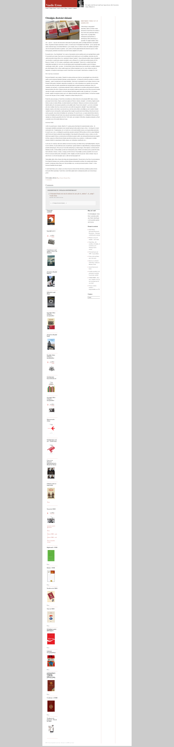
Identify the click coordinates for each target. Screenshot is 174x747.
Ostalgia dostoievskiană (59, 18)
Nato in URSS (50, 609)
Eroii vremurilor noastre (51, 541)
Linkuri (75, 8)
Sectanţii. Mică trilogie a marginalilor (51, 398)
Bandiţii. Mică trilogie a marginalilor (51, 356)
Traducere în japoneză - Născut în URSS (52, 719)
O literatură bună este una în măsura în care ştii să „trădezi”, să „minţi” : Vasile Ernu (72, 195)
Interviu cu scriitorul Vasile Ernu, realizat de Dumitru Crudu (94, 262)
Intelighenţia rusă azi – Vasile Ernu (52, 440)
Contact (70, 8)
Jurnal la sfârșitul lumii (52, 335)
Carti (58, 8)
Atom (72, 742)
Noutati (65, 178)
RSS (68, 742)
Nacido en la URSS (52, 588)
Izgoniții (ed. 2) (51, 231)
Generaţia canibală (50, 211)
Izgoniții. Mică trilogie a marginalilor (51, 314)
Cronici (61, 178)
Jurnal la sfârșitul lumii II (52, 272)
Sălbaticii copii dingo (51, 293)
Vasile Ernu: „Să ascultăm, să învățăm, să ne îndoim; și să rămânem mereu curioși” (94, 245)
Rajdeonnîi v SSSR (52, 547)
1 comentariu (49, 179)
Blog (66, 8)
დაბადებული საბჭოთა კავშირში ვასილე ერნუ (51, 675)
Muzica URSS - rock (52, 537)
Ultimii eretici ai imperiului (51, 484)
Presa (62, 8)
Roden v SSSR (51, 568)
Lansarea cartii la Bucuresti (51, 526)
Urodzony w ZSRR (52, 698)
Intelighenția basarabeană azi (51, 377)
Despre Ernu (53, 8)
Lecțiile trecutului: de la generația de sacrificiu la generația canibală (94, 273)
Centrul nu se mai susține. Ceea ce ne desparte (52, 251)
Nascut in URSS (51, 509)
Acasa (46, 8)
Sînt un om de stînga (50, 420)
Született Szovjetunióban (51, 651)
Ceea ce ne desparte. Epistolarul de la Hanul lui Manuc (51, 462)
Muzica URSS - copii (52, 534)
